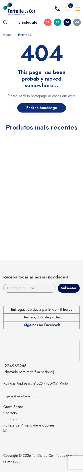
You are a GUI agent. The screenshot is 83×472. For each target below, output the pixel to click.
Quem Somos (13, 406)
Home (7, 34)
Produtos (10, 419)
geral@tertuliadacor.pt (22, 396)
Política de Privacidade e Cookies (28, 425)
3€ (67, 22)
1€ (48, 22)
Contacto (10, 413)
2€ (58, 22)
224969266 (15, 366)
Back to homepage (41, 107)
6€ (77, 22)
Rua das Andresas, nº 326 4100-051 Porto (35, 383)
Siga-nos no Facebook (42, 325)
